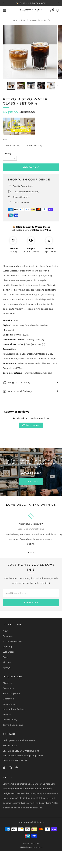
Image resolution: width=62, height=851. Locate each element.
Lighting (7, 646)
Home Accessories (12, 641)
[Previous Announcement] (3, 3)
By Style (7, 667)
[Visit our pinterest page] (16, 768)
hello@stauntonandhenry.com (19, 740)
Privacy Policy (10, 719)
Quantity (7, 153)
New (5, 631)
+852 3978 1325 (10, 745)
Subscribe (31, 602)
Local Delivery (10, 704)
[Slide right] (57, 85)
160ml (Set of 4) (13, 145)
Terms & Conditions (13, 725)
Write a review (31, 425)
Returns (7, 714)
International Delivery (14, 709)
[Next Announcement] (59, 3)
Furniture (8, 636)
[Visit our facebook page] (4, 768)
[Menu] (4, 10)
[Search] (57, 10)
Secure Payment (11, 693)
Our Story (31, 481)
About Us (7, 683)
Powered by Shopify (31, 843)
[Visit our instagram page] (10, 768)
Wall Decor (8, 652)
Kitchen (7, 662)
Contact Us (8, 688)
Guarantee (8, 698)
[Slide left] (5, 85)
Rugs (5, 657)
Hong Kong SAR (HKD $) (29, 822)
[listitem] (31, 3)
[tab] (28, 552)
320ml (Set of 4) (34, 145)
